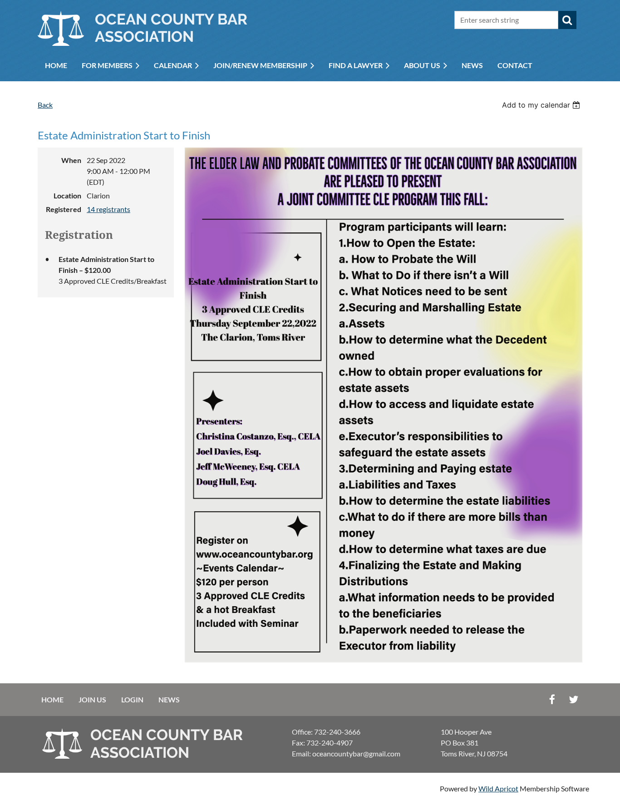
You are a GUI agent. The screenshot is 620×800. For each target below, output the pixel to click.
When (71, 160)
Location (67, 195)
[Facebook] (552, 699)
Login (132, 699)
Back (45, 104)
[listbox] (542, 104)
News (169, 699)
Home (52, 699)
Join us (92, 699)
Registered (63, 209)
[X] (573, 699)
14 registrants (108, 209)
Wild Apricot (498, 788)
